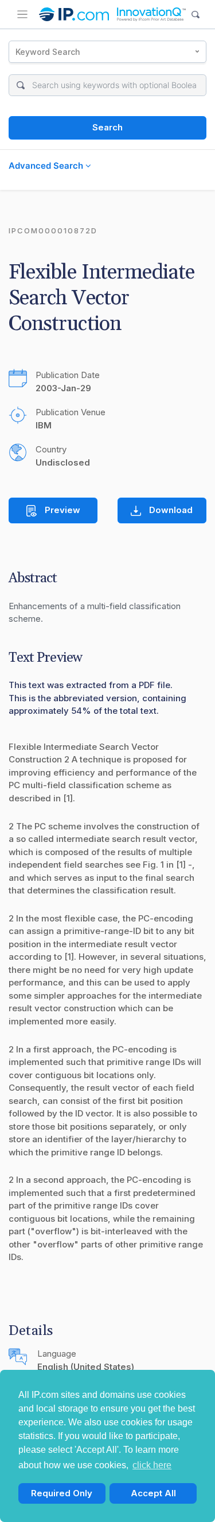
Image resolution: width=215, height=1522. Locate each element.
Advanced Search (47, 165)
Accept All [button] (153, 1493)
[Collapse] (22, 14)
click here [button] (151, 1465)
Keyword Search (47, 52)
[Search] (195, 14)
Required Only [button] (61, 1493)
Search (107, 127)
